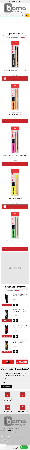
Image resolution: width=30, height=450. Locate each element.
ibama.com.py (14, 447)
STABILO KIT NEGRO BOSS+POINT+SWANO (15, 70)
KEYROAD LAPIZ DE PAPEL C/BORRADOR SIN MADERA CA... (15, 295)
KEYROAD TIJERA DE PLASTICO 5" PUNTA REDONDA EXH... (16, 311)
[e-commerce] (15, 8)
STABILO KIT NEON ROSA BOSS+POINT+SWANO (15, 155)
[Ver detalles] (15, 54)
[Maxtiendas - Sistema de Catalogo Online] (7, 440)
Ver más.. (22, 37)
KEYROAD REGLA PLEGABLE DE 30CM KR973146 (16, 342)
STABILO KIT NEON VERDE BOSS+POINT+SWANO (15, 241)
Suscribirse (6, 386)
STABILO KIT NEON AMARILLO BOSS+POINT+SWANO (15, 199)
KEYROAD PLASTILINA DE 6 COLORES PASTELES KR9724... (16, 326)
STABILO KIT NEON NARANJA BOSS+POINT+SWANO (15, 113)
